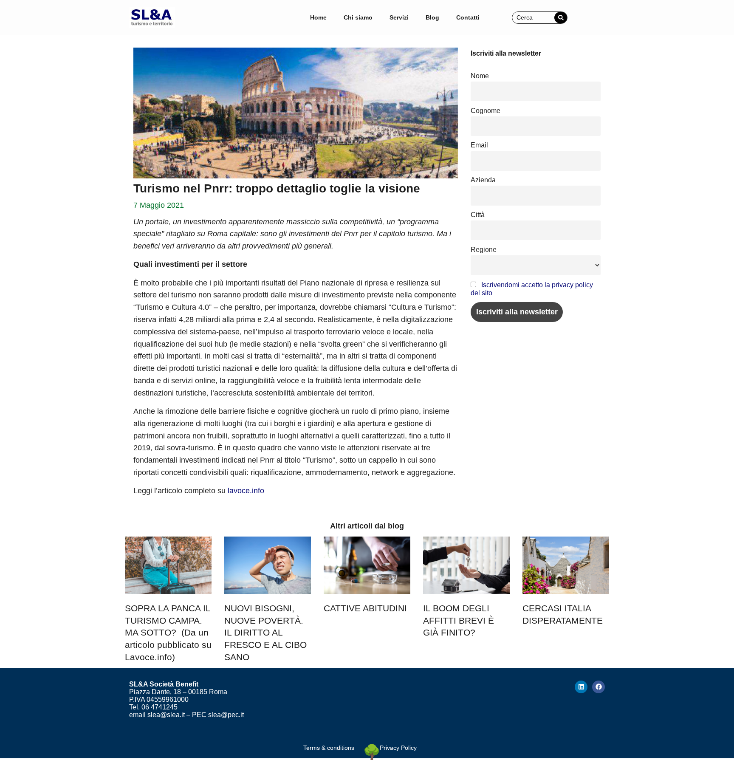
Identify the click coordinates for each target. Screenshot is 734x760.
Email (479, 145)
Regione (484, 249)
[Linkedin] (581, 687)
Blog (432, 17)
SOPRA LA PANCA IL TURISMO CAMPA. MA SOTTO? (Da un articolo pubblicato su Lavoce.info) (168, 632)
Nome (480, 75)
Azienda (483, 180)
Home (318, 17)
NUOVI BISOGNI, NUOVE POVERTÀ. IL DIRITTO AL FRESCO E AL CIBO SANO (265, 632)
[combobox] (533, 17)
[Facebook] (598, 687)
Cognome (485, 110)
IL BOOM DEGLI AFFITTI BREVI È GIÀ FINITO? (458, 620)
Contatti (468, 17)
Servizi (399, 17)
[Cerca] (560, 17)
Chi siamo (358, 17)
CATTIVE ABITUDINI (365, 608)
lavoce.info (246, 490)
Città (478, 214)
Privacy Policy (398, 747)
